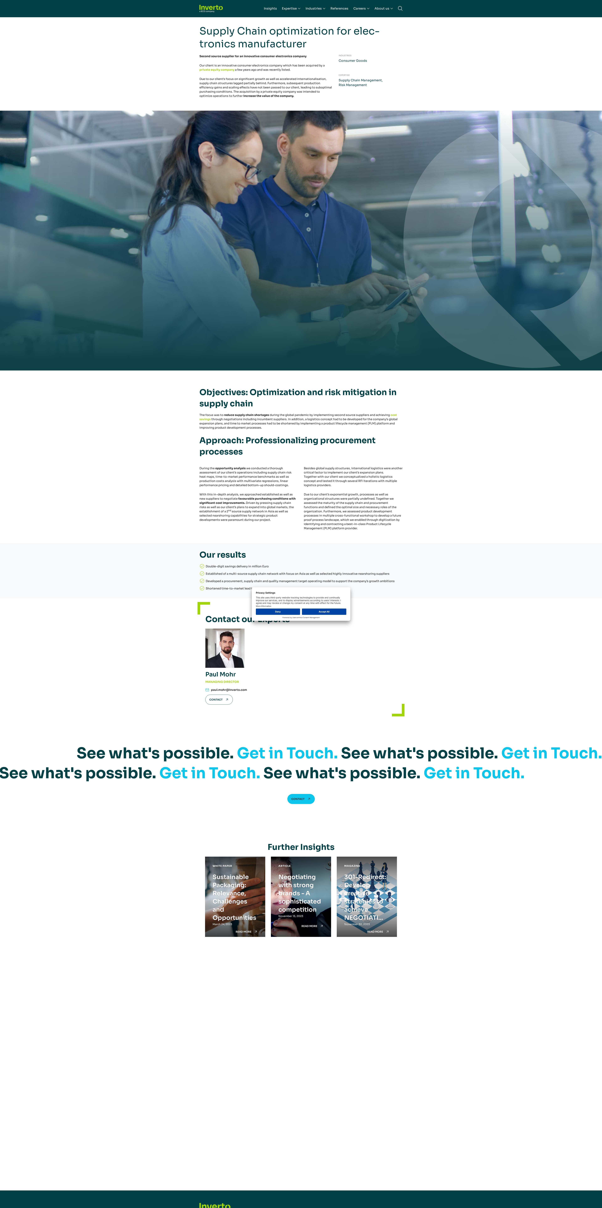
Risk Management (353, 85)
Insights (270, 9)
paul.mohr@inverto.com (229, 690)
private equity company (216, 69)
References (339, 9)
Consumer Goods (353, 61)
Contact (216, 699)
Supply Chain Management (360, 80)
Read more (243, 931)
